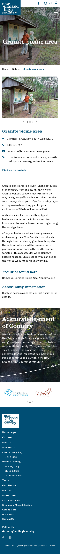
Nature (16, 69)
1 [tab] (27, 122)
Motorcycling (12, 466)
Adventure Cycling (12, 452)
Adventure (8, 447)
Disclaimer (50, 546)
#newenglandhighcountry (18, 531)
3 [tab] (32, 122)
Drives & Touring (11, 461)
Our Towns (8, 514)
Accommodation (11, 500)
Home (5, 69)
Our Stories (9, 485)
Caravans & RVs (13, 475)
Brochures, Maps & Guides (17, 505)
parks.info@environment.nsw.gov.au (29, 151)
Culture (7, 437)
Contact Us (8, 519)
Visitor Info (9, 495)
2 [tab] (30, 122)
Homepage (9, 432)
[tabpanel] (30, 97)
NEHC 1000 (11, 457)
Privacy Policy (39, 546)
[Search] (56, 3)
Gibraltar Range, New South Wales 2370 (30, 138)
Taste (5, 480)
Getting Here (9, 509)
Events (6, 490)
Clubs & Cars (12, 471)
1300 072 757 (14, 145)
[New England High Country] (30, 421)
